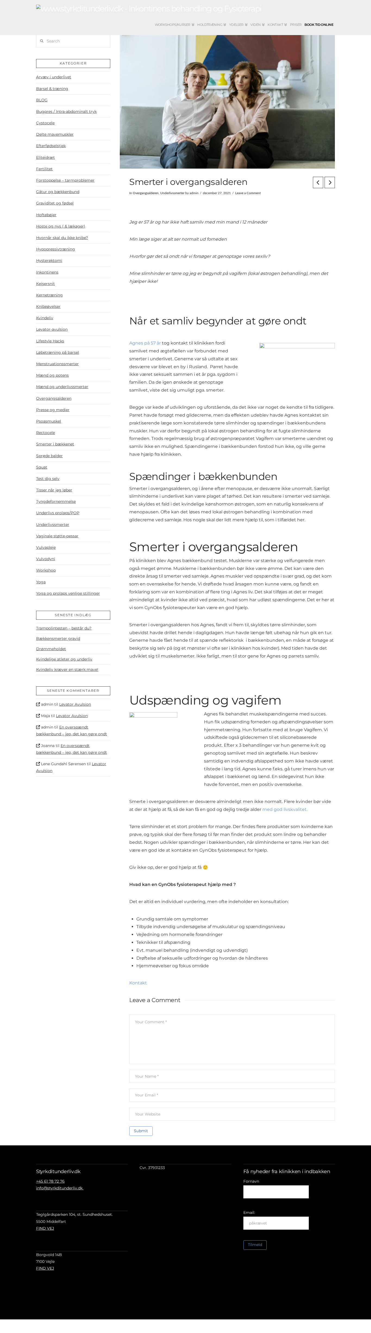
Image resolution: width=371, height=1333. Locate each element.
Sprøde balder (49, 455)
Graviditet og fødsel (55, 203)
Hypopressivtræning (55, 249)
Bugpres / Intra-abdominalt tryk (66, 111)
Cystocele (45, 122)
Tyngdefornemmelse (56, 501)
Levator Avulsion (75, 704)
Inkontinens (47, 272)
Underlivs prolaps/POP (57, 512)
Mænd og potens (52, 375)
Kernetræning (49, 295)
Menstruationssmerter (57, 363)
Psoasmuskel (48, 421)
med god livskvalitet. (284, 809)
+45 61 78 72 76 (50, 1181)
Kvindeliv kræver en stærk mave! (67, 669)
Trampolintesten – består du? (64, 628)
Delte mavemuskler (55, 134)
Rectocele (45, 432)
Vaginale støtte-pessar (57, 536)
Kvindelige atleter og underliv (64, 659)
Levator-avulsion (52, 329)
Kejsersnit (45, 283)
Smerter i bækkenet (55, 444)
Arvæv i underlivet (53, 77)
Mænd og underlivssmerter (62, 386)
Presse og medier (53, 409)
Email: (249, 1212)
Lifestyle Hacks (50, 341)
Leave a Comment (248, 193)
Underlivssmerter (172, 193)
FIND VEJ (45, 1228)
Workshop (46, 570)
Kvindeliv (44, 317)
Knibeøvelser (48, 306)
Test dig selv (47, 478)
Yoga (41, 581)
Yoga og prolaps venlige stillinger (68, 593)
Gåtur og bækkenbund (57, 191)
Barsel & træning (52, 88)
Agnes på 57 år (145, 343)
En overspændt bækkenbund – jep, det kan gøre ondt (71, 730)
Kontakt (138, 982)
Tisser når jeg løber (54, 490)
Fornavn (251, 1181)
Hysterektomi (49, 260)
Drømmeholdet (51, 648)
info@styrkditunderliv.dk (60, 1188)
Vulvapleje (46, 547)
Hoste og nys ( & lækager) (60, 226)
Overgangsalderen (146, 193)
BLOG (42, 100)
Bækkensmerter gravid (58, 638)
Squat (41, 467)
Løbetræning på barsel (57, 352)
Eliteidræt (45, 157)
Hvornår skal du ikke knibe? (62, 237)
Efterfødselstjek (51, 145)
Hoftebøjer (46, 214)
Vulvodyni (45, 558)
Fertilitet (44, 168)
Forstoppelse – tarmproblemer (65, 180)
